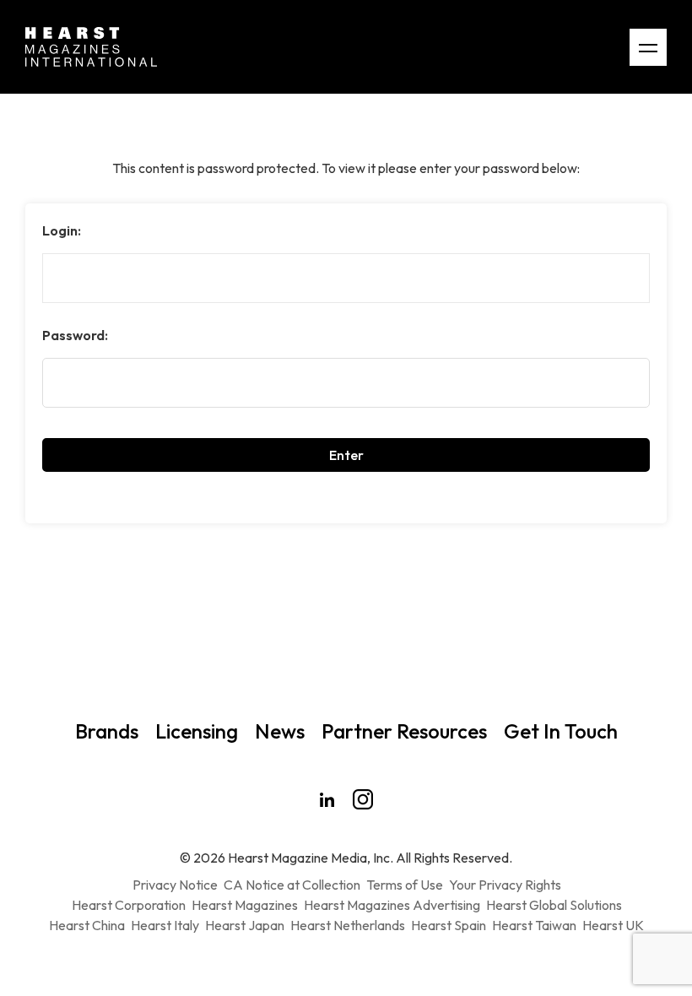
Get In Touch (561, 731)
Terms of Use (404, 884)
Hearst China (87, 925)
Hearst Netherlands (347, 925)
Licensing (196, 731)
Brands (106, 731)
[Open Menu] (648, 47)
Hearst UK (613, 925)
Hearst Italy (165, 925)
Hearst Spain (448, 925)
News (280, 731)
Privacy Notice (175, 884)
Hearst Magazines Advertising (392, 904)
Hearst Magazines (245, 904)
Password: (75, 335)
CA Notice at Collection (292, 884)
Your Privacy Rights (505, 884)
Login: (61, 230)
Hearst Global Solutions (554, 904)
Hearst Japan (244, 925)
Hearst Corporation (129, 904)
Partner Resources (404, 731)
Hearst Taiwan (534, 925)
